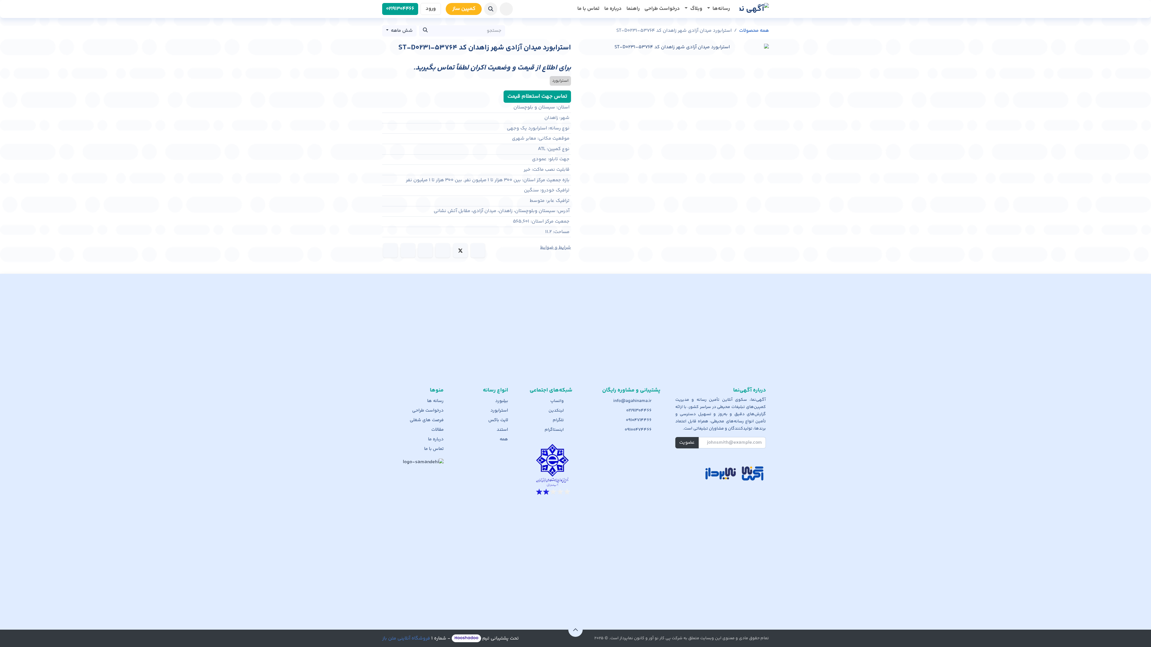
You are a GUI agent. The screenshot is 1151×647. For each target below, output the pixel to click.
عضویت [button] (687, 442)
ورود (431, 9)
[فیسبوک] (478, 250)
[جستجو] (425, 31)
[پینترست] (408, 250)
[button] (490, 9)
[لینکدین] (443, 250)
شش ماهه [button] (401, 30)
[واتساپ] (425, 250)
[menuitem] (718, 9)
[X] (460, 250)
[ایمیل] (390, 250)
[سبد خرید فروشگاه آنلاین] (506, 9)
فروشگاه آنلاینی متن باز (406, 638)
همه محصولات (754, 30)
